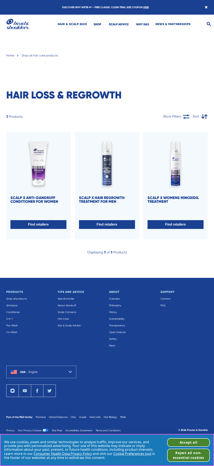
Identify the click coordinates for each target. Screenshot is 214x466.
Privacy (10, 430)
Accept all (188, 442)
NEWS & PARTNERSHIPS (173, 24)
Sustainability (117, 318)
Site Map (57, 430)
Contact (165, 298)
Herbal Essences (58, 417)
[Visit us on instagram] (12, 391)
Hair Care (63, 318)
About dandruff (67, 305)
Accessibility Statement (79, 430)
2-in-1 (9, 318)
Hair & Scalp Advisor (69, 325)
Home (10, 55)
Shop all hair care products (40, 55)
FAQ (163, 305)
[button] (38, 224)
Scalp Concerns (67, 312)
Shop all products (16, 298)
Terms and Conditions (108, 430)
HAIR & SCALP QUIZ (72, 24)
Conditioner (13, 312)
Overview (114, 298)
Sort (196, 116)
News (112, 345)
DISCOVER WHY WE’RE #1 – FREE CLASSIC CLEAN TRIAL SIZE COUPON (105, 7)
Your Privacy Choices (30, 430)
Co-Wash (11, 332)
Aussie (82, 417)
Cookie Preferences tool (132, 453)
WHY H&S (142, 24)
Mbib (123, 417)
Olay (73, 417)
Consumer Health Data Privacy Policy (63, 453)
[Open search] (209, 24)
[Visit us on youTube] (25, 391)
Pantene (41, 417)
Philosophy (115, 305)
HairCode (95, 417)
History (113, 312)
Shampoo (12, 305)
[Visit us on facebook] (37, 391)
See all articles (66, 298)
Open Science (117, 332)
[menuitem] (72, 24)
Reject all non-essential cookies (188, 455)
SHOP (97, 24)
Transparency (117, 325)
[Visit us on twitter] (49, 391)
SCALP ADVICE (119, 24)
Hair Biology (110, 417)
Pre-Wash (12, 325)
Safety (113, 338)
